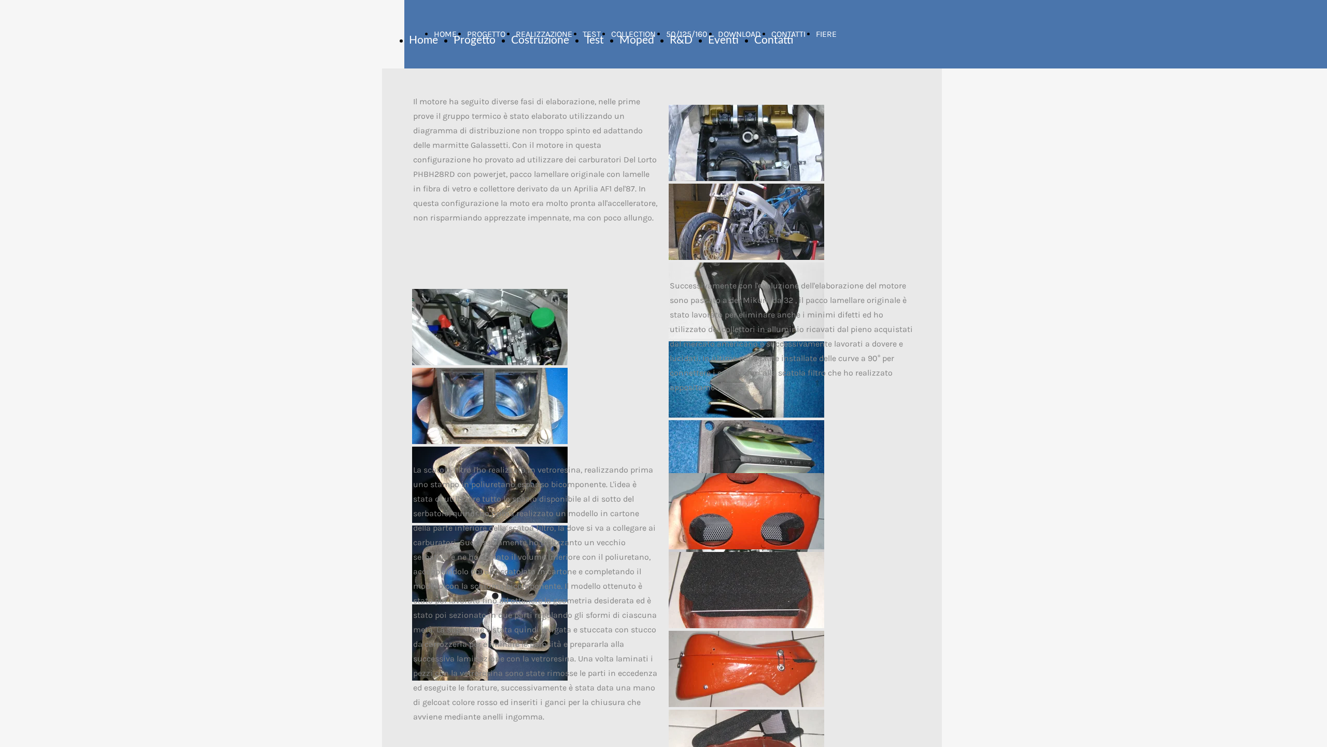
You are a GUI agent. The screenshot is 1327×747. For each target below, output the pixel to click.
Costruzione (540, 40)
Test (594, 40)
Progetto (475, 40)
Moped (636, 40)
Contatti (774, 40)
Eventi (723, 40)
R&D (681, 40)
